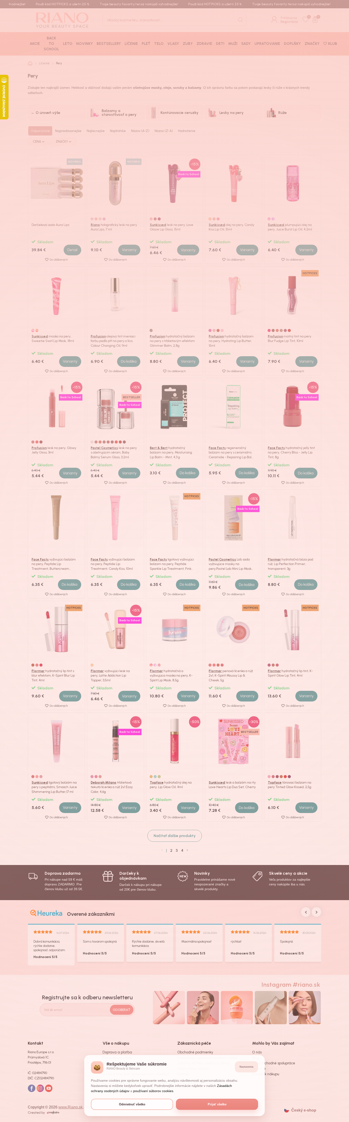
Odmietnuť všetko (132, 1104)
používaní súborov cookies (153, 1091)
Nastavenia (246, 1066)
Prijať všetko (217, 1104)
